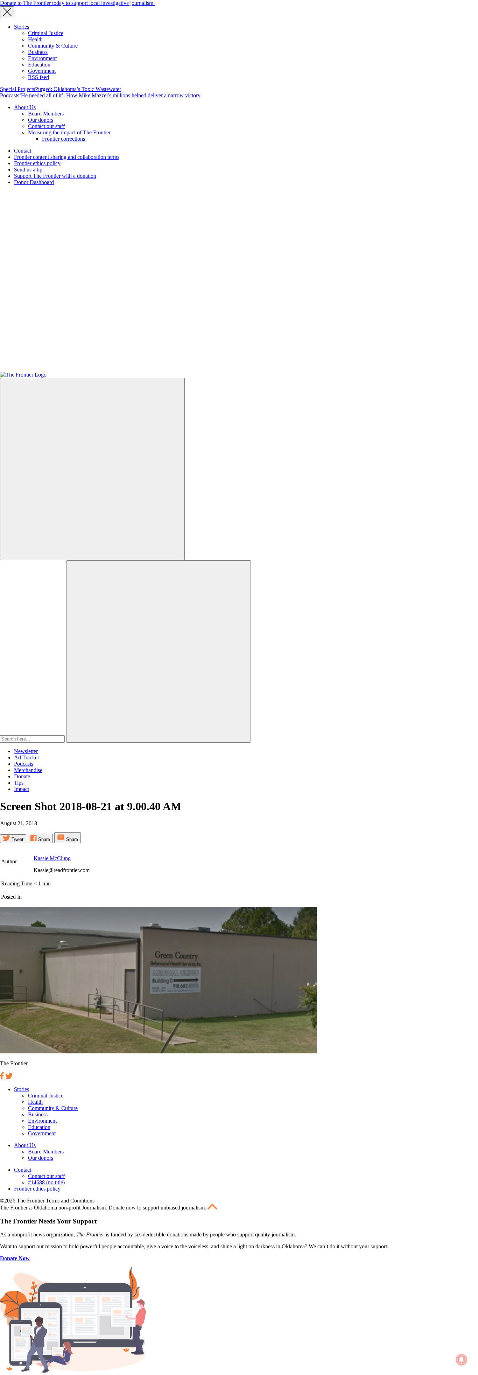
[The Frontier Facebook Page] (2, 1077)
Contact (22, 151)
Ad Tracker (26, 757)
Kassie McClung (52, 858)
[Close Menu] (7, 12)
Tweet (16, 839)
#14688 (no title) (46, 1182)
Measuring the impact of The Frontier (69, 132)
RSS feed (38, 77)
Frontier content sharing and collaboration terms (66, 157)
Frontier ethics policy (37, 163)
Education (39, 65)
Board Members (46, 114)
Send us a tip (28, 170)
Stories (21, 27)
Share (43, 839)
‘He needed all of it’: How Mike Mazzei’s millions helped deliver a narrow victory (110, 95)
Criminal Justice (45, 33)
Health (35, 39)
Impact (21, 789)
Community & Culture (53, 46)
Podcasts (9, 95)
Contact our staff (46, 126)
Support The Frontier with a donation (55, 176)
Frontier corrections (63, 139)
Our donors (40, 120)
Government (42, 71)
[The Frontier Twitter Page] (9, 1077)
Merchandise (28, 770)
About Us (25, 107)
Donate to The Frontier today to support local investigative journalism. (77, 3)
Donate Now (15, 1258)
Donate (22, 776)
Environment (42, 58)
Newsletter (26, 751)
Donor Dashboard (34, 182)
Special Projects (17, 89)
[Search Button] (158, 651)
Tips (18, 783)
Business (38, 52)
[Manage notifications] (461, 1359)
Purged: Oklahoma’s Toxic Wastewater (78, 89)
